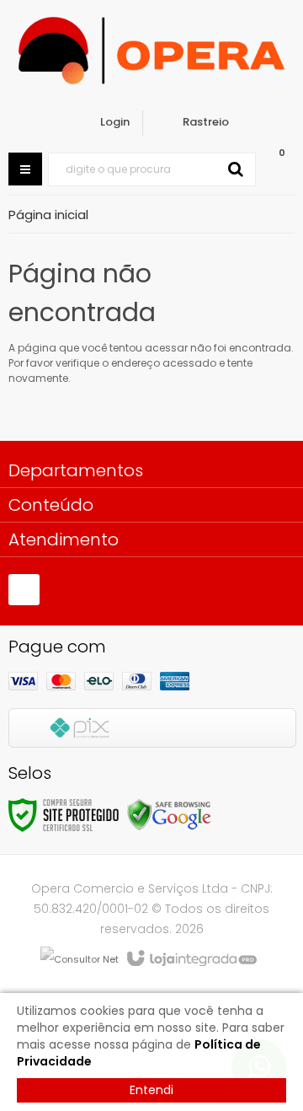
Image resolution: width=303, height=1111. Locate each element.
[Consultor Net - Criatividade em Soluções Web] (79, 959)
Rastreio (206, 122)
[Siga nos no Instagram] (24, 589)
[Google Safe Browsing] (169, 814)
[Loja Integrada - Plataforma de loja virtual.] (191, 959)
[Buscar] (235, 169)
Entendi (151, 1089)
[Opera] (151, 50)
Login (115, 122)
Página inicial (48, 214)
